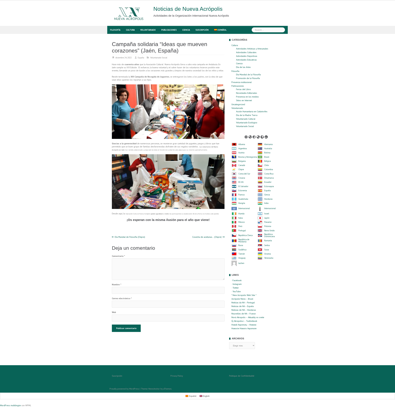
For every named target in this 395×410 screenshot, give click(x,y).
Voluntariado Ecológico (246, 122)
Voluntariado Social (158, 57)
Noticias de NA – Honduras (243, 310)
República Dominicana (269, 235)
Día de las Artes (243, 67)
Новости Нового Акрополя (243, 328)
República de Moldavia (243, 240)
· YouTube (236, 291)
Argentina (242, 148)
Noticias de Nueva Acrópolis (187, 9)
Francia (241, 195)
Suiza (266, 250)
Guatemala (243, 199)
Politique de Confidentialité (241, 375)
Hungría (241, 203)
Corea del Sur (244, 174)
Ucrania (267, 254)
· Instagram (236, 284)
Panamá (267, 222)
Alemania (268, 144)
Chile (266, 165)
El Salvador (243, 186)
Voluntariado (148, 29)
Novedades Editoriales (246, 93)
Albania (241, 144)
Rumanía (268, 241)
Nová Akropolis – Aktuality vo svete (247, 317)
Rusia (240, 245)
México (241, 222)
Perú (240, 226)
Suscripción (202, 29)
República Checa (245, 235)
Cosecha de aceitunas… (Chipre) (207, 237)
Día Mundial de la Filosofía (248, 74)
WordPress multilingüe (10, 405)
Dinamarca (269, 178)
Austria (241, 153)
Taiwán (241, 254)
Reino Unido (269, 231)
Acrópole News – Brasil (242, 298)
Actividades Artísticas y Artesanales (252, 48)
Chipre (241, 169)
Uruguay (241, 258)
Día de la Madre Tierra (246, 115)
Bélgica (267, 161)
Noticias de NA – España (242, 306)
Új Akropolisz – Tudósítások (244, 321)
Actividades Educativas (246, 59)
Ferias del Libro (243, 89)
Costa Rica (268, 174)
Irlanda (241, 214)
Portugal (242, 231)
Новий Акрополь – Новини (243, 324)
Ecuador (267, 182)
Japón (266, 218)
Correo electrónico (122, 298)
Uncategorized (238, 104)
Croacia (241, 178)
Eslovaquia (269, 186)
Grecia (267, 195)
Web (114, 312)
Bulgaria (242, 161)
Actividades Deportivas (246, 56)
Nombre (116, 284)
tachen (241, 263)
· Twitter (235, 287)
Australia (268, 148)
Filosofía (115, 29)
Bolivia (267, 153)
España (141, 57)
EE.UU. (241, 182)
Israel (266, 214)
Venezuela (268, 258)
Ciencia (186, 29)
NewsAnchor (154, 388)
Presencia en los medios (247, 96)
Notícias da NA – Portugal (243, 302)
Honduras (268, 199)
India (266, 203)
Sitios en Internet (244, 100)
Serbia (267, 245)
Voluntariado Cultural (245, 118)
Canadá (241, 165)
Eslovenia (242, 191)
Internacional (244, 208)
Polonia (267, 226)
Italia (240, 218)
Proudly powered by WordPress (124, 388)
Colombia (268, 169)
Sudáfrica (242, 250)
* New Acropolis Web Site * (243, 295)
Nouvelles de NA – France (243, 313)
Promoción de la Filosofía (248, 78)
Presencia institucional (241, 82)
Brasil (266, 157)
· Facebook (236, 280)
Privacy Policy (176, 375)
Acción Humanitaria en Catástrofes (251, 111)
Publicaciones (169, 29)
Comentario (118, 256)
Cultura (130, 29)
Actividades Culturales (246, 52)
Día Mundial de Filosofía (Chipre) (130, 237)
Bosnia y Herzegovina (247, 157)
